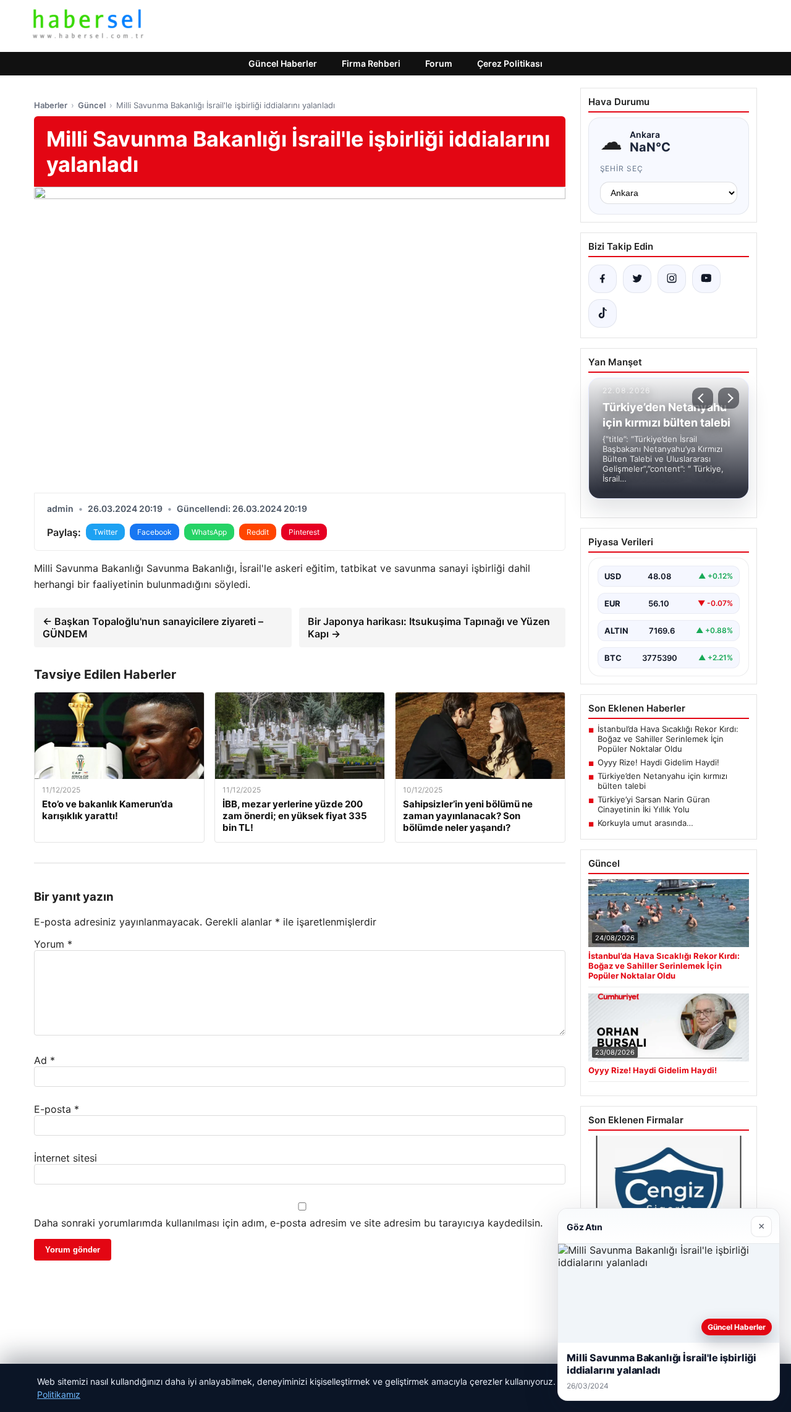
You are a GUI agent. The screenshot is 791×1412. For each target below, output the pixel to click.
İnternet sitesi (65, 1158)
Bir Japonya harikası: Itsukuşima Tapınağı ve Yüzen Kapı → (429, 627)
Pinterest (304, 532)
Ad (44, 1060)
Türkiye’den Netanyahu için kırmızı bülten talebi (662, 781)
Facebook (154, 532)
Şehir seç (622, 168)
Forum (438, 63)
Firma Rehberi (371, 63)
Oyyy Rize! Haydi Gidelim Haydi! (658, 762)
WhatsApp (209, 532)
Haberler (50, 105)
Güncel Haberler (282, 63)
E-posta (56, 1109)
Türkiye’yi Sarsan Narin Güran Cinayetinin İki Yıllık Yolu (654, 804)
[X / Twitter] (637, 279)
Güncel (92, 105)
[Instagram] (672, 279)
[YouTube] (706, 279)
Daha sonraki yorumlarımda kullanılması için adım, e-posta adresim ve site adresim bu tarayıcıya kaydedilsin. (288, 1223)
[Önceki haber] (702, 398)
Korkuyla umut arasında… (645, 823)
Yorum (53, 944)
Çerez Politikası (510, 63)
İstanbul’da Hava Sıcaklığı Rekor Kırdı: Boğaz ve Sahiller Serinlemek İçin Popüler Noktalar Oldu (668, 739)
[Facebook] (602, 279)
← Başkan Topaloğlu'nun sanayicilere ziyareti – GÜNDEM (153, 627)
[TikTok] (602, 313)
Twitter (105, 532)
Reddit (258, 532)
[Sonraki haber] (728, 398)
